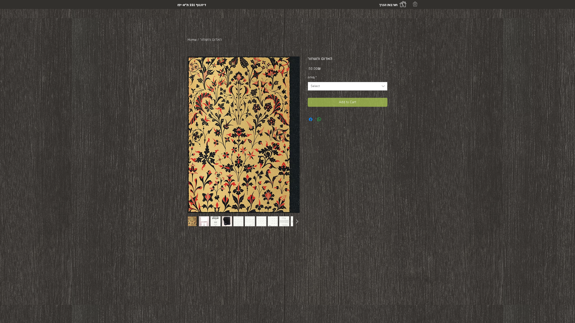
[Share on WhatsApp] (319, 119)
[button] (415, 4)
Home (192, 40)
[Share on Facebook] (310, 119)
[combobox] (347, 86)
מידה (312, 78)
